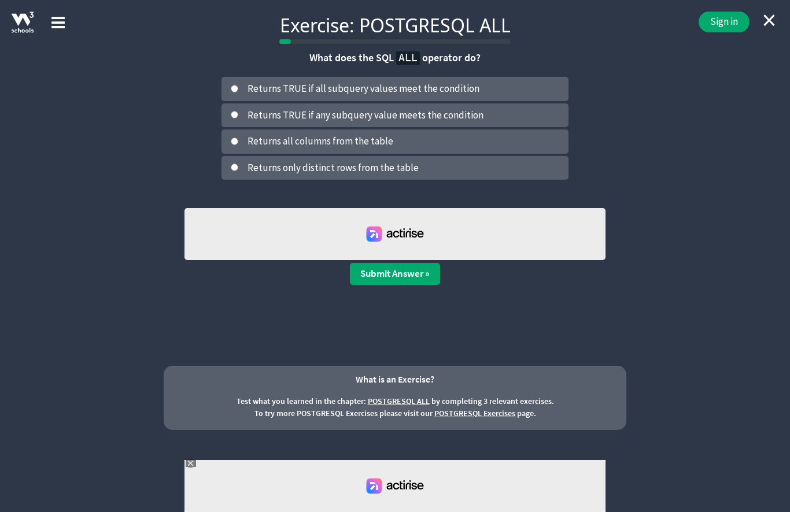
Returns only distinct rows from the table (333, 167)
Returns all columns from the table (320, 141)
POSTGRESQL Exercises (474, 413)
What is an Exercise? (395, 379)
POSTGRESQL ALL (399, 401)
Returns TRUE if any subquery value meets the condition (365, 115)
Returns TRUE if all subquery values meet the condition (363, 88)
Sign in (724, 21)
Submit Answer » (395, 273)
